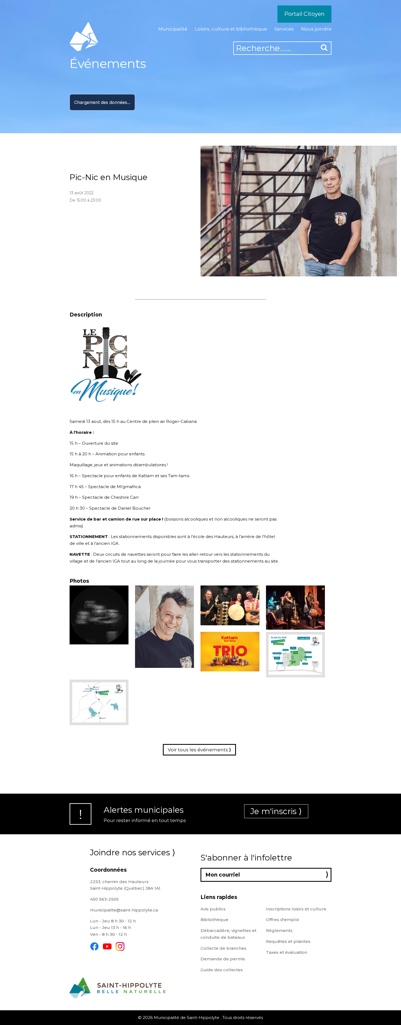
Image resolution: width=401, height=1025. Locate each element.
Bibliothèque (214, 919)
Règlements (279, 930)
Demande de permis (222, 958)
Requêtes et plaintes (288, 941)
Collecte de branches (223, 948)
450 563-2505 (104, 899)
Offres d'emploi (282, 919)
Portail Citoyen (304, 14)
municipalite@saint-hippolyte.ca (124, 910)
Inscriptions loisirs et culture (296, 909)
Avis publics (213, 909)
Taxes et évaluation (286, 952)
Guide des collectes (221, 969)
